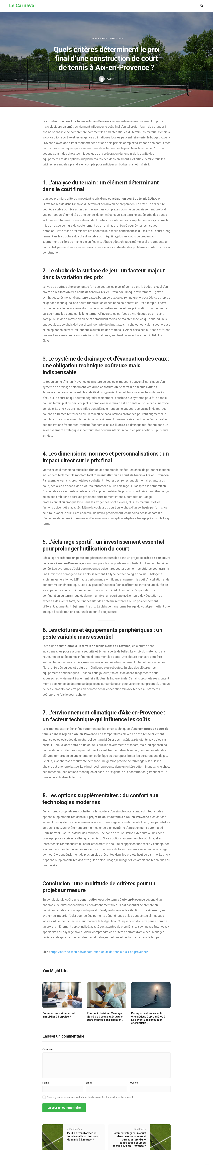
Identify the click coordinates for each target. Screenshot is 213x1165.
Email (89, 1082)
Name (45, 1082)
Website (134, 1082)
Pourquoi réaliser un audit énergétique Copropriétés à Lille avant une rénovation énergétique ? (148, 1018)
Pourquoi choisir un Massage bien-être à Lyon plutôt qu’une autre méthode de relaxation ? (105, 1016)
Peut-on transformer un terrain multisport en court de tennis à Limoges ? (83, 1136)
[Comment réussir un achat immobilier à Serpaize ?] (62, 995)
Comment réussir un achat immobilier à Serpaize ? (58, 1015)
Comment (47, 1049)
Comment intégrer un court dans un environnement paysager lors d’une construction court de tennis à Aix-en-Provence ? (129, 1140)
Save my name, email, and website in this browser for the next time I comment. (90, 1097)
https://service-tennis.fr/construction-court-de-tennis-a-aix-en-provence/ (99, 952)
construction (98, 38)
